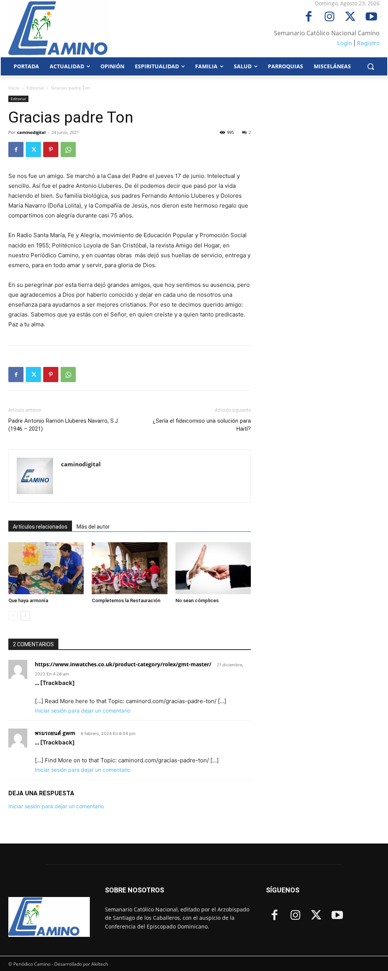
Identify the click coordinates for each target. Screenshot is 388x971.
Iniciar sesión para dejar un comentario (82, 710)
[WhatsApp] (68, 149)
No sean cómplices (197, 600)
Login (344, 43)
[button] (370, 66)
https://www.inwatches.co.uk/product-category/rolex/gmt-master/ (123, 664)
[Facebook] (308, 17)
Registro (368, 43)
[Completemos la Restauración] (129, 568)
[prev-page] (13, 615)
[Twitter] (350, 17)
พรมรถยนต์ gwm (55, 733)
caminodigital (31, 132)
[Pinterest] (50, 149)
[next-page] (25, 615)
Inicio (13, 88)
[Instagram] (329, 17)
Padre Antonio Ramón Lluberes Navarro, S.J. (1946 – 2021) (63, 424)
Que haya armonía (28, 600)
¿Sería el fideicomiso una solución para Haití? (202, 424)
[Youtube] (371, 17)
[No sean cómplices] (213, 568)
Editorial (35, 88)
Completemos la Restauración (126, 600)
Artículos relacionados (40, 527)
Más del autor (93, 527)
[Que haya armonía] (46, 568)
